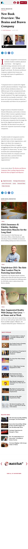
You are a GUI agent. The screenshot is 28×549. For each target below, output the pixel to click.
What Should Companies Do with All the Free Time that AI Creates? (17, 383)
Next (26, 463)
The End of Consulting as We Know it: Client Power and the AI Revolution (17, 405)
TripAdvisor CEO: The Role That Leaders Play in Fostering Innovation (13, 270)
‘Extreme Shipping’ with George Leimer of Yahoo (18, 443)
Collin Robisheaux (7, 30)
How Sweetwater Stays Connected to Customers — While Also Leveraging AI (17, 375)
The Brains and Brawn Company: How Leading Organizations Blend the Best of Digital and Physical (13, 170)
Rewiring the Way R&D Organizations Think (15, 397)
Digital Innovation (6, 9)
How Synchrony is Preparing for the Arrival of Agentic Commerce (18, 352)
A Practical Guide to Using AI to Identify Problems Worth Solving (17, 337)
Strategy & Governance (19, 181)
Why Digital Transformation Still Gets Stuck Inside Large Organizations (17, 390)
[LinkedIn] (2, 53)
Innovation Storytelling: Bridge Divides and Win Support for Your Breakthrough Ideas (17, 425)
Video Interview (6, 186)
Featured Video (21, 183)
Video (3, 221)
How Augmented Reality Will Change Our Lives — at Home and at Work (13, 312)
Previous (1, 463)
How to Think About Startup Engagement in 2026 (17, 367)
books (14, 183)
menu (22, 2)
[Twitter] (5, 53)
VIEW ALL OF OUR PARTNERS (14, 473)
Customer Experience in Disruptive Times (15, 431)
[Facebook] (9, 53)
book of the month (6, 183)
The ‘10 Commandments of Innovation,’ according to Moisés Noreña (16, 438)
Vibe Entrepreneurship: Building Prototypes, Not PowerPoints (18, 418)
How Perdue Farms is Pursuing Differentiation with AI (18, 344)
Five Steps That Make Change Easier (17, 359)
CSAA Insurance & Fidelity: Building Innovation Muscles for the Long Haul (14, 228)
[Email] (12, 53)
